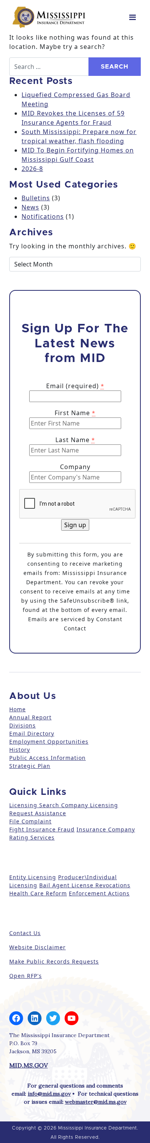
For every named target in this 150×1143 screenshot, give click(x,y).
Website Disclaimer (37, 947)
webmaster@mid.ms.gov (96, 1101)
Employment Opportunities (48, 741)
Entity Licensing (32, 877)
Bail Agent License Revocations (84, 885)
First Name (75, 413)
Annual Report (30, 717)
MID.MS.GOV (28, 1065)
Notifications (43, 216)
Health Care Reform (38, 893)
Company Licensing (88, 805)
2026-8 (32, 168)
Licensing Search (34, 805)
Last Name (75, 440)
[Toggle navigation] (132, 17)
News (30, 207)
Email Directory (31, 733)
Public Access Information (47, 757)
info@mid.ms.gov (49, 1093)
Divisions (22, 725)
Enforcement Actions (99, 893)
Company (75, 467)
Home (17, 709)
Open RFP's (25, 975)
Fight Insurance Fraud (42, 829)
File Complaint (30, 821)
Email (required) (75, 386)
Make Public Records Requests (54, 961)
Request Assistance (37, 813)
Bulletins (36, 198)
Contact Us (25, 933)
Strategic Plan (29, 765)
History (19, 749)
